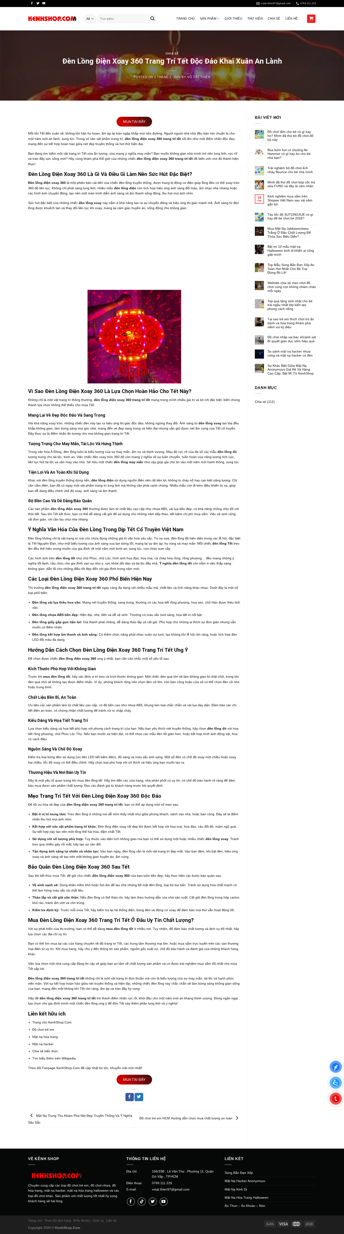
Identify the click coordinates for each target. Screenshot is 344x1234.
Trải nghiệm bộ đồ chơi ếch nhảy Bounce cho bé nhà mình (290, 170)
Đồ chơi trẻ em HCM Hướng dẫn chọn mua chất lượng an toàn (186, 1118)
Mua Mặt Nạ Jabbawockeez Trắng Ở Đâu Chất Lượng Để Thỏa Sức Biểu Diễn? (289, 232)
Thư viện (255, 18)
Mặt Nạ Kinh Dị (236, 1189)
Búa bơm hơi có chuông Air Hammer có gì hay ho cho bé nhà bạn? (289, 154)
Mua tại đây (134, 122)
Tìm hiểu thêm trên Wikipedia (54, 1058)
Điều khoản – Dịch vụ (88, 1220)
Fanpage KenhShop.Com (61, 1068)
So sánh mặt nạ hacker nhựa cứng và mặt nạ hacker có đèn (290, 353)
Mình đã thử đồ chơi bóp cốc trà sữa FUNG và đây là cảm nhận (291, 184)
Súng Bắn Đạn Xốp (239, 1173)
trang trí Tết (120, 433)
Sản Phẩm (208, 18)
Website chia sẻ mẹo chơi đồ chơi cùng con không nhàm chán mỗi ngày (291, 287)
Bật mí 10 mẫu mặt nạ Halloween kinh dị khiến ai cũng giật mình (290, 250)
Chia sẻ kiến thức (45, 1051)
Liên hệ (111, 1220)
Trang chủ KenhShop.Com (52, 1022)
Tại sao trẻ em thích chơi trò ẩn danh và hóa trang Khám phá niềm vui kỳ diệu (290, 323)
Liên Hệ (291, 18)
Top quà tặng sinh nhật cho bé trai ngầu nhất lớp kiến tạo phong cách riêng (289, 305)
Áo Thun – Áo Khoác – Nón (245, 1206)
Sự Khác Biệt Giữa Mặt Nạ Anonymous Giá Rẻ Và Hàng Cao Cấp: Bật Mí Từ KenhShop (290, 369)
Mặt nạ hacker (43, 1044)
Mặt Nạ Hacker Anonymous (245, 1181)
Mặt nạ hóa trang (45, 1037)
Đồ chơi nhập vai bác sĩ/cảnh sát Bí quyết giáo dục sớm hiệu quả (291, 339)
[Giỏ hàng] (311, 19)
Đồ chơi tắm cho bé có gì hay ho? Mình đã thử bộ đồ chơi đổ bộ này (290, 136)
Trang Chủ (185, 18)
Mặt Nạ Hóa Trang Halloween (246, 1197)
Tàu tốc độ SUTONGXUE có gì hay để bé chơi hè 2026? (290, 216)
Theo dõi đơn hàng (57, 1220)
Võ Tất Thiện (198, 77)
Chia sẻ (274, 18)
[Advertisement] (134, 247)
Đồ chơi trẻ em (43, 1029)
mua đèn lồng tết (89, 780)
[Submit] (152, 19)
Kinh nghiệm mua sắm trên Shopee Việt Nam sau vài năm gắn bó (289, 200)
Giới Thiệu (233, 18)
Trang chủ (35, 1220)
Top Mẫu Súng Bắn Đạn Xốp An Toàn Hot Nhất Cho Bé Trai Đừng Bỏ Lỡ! (290, 269)
